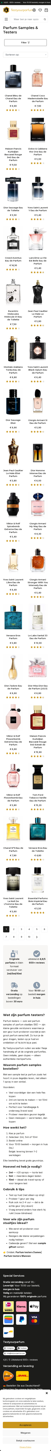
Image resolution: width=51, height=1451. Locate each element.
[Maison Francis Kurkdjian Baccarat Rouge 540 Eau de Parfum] (13, 130)
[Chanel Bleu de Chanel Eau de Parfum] (13, 77)
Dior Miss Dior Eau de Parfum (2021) (38, 687)
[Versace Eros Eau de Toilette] (38, 829)
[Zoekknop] (45, 19)
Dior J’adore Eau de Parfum (13, 687)
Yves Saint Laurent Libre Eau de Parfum (13, 582)
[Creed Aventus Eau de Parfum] (13, 239)
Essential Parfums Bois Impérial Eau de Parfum (38, 901)
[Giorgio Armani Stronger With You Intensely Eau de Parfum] (38, 561)
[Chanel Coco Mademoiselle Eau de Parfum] (38, 77)
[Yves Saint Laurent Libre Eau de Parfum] (13, 561)
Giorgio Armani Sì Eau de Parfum (38, 421)
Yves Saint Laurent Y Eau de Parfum (38, 209)
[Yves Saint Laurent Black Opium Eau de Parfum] (38, 348)
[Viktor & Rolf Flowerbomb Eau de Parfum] (13, 776)
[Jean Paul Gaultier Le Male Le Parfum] (38, 292)
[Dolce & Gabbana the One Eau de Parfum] (38, 130)
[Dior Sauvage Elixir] (13, 401)
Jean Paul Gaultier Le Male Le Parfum (38, 314)
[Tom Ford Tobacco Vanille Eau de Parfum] (38, 776)
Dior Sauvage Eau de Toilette (13, 209)
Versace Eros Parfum (13, 637)
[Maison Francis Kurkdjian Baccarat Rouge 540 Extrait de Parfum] (38, 717)
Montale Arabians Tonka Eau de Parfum (13, 370)
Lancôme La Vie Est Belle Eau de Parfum (38, 260)
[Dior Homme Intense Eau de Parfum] (38, 451)
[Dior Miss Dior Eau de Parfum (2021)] (38, 667)
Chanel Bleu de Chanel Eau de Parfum (13, 98)
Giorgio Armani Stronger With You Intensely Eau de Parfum (38, 584)
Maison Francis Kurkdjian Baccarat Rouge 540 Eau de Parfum (14, 154)
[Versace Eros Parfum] (13, 617)
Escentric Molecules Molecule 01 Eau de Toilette (13, 315)
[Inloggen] (34, 10)
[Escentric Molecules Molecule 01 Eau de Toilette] (13, 292)
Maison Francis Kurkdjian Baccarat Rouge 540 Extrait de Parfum (38, 742)
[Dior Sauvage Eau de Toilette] (13, 189)
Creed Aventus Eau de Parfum (13, 259)
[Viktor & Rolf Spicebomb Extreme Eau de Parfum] (13, 505)
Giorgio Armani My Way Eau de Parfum (38, 526)
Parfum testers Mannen (17, 1256)
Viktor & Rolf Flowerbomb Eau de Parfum (13, 798)
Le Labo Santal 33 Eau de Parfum (38, 637)
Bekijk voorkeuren (25, 1440)
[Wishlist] (40, 10)
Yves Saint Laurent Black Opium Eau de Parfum (38, 370)
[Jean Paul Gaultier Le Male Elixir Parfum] (13, 451)
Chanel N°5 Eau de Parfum (13, 849)
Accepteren (25, 1425)
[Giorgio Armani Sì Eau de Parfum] (38, 401)
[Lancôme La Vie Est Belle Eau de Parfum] (38, 239)
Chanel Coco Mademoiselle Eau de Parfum (38, 98)
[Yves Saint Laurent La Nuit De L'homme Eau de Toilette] (13, 879)
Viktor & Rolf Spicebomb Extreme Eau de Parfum (14, 527)
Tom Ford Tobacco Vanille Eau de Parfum (38, 798)
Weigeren (25, 1432)
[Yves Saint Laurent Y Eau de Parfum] (38, 189)
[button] (46, 1393)
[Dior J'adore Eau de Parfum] (13, 667)
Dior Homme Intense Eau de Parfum (38, 473)
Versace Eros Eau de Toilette (38, 849)
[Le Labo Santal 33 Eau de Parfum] (38, 617)
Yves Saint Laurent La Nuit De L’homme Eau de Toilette (13, 902)
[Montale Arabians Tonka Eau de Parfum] (13, 348)
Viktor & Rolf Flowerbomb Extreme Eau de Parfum (14, 740)
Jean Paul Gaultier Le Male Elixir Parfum (13, 473)
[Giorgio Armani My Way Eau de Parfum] (38, 505)
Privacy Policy (25, 1447)
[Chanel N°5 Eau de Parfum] (13, 829)
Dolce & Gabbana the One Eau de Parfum (38, 151)
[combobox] (26, 19)
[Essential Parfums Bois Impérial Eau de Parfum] (38, 879)
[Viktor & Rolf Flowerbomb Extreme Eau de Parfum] (13, 717)
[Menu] (6, 19)
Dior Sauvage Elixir (13, 421)
